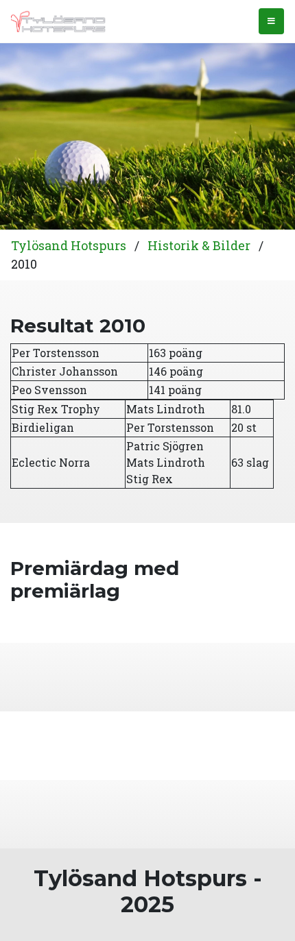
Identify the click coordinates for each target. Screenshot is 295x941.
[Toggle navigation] (271, 21)
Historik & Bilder (199, 245)
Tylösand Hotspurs (68, 245)
